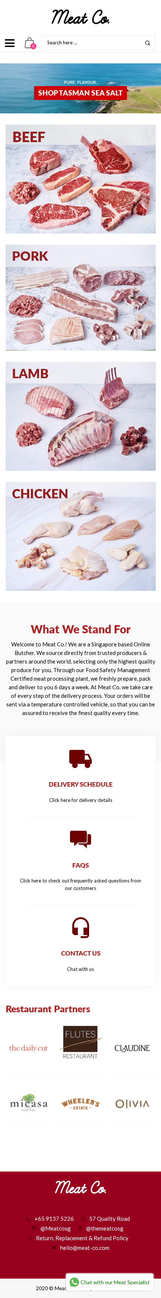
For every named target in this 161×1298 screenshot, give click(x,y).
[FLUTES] (80, 1042)
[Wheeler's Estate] (80, 1104)
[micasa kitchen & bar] (29, 1104)
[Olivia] (132, 1104)
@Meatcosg (55, 1228)
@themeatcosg (105, 1228)
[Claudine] (132, 1048)
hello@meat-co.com (84, 1247)
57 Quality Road (109, 1218)
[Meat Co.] (80, 17)
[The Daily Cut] (29, 1048)
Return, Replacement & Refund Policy (82, 1238)
